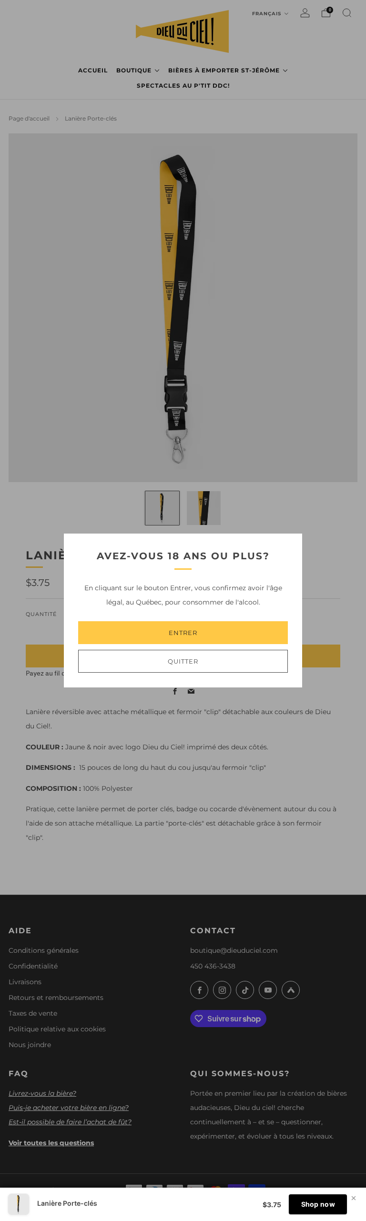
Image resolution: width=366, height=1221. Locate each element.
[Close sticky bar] (353, 1198)
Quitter (183, 661)
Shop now (318, 1204)
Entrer (183, 632)
